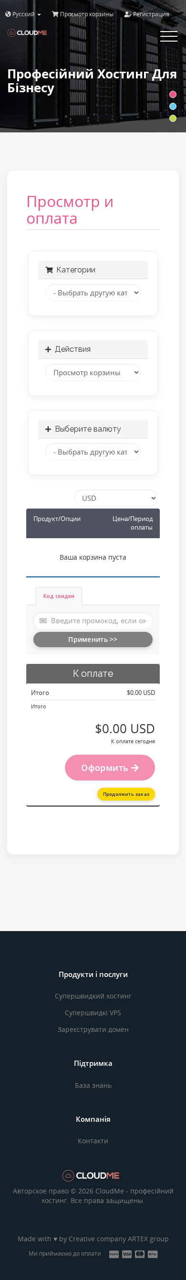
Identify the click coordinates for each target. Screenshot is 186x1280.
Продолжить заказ (126, 794)
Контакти (93, 1140)
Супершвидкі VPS (93, 1012)
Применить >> (92, 639)
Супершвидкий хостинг (93, 995)
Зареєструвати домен (93, 1029)
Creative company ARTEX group (119, 1238)
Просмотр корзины (86, 14)
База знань (93, 1085)
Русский (23, 14)
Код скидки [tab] (58, 595)
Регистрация (150, 14)
